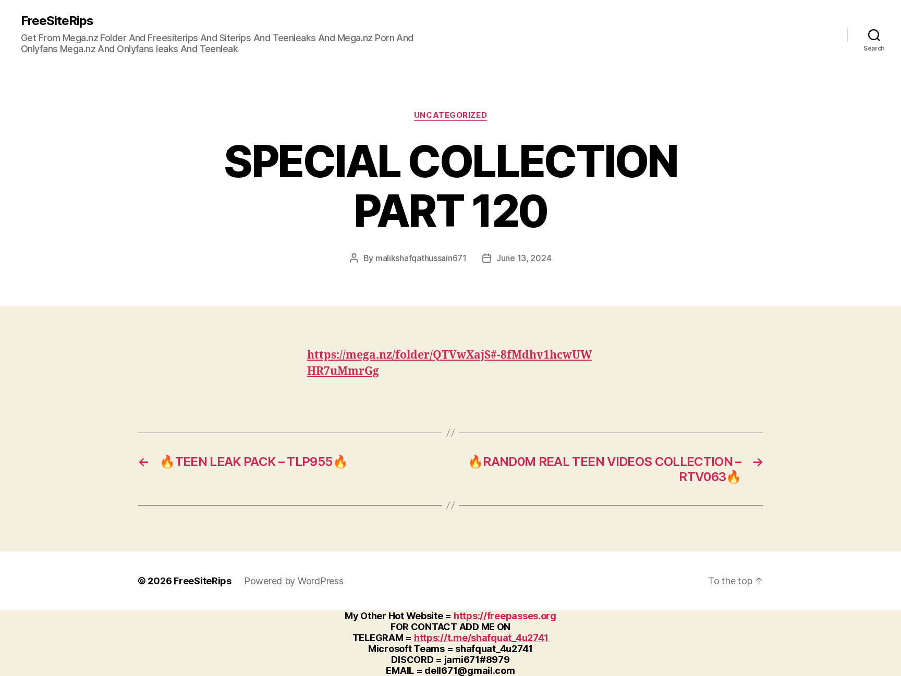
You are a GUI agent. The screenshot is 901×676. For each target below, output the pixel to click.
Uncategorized (450, 115)
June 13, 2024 (524, 258)
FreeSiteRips (57, 21)
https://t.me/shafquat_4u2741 (481, 637)
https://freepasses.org (505, 615)
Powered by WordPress (294, 580)
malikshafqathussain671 (421, 258)
